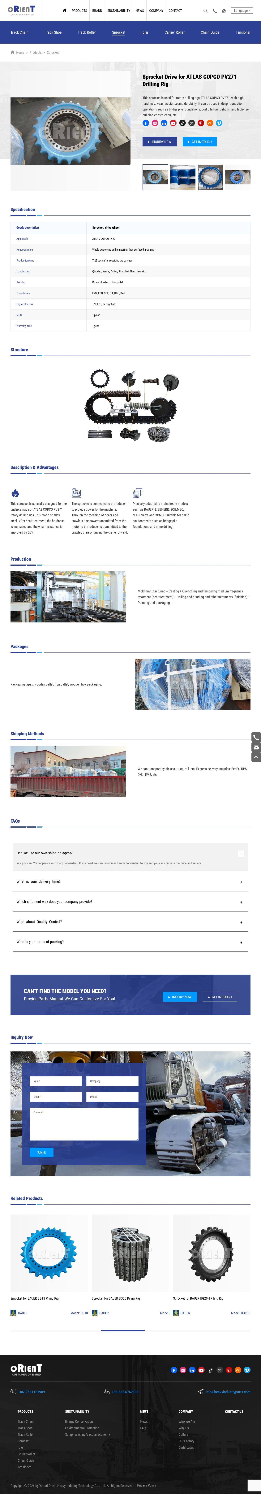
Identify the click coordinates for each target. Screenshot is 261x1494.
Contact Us (234, 1411)
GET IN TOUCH (202, 141)
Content (37, 1112)
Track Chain (19, 32)
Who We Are (187, 1421)
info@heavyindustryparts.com (227, 1391)
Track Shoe (53, 32)
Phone (93, 1096)
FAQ (143, 1428)
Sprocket (118, 32)
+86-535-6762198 (125, 1391)
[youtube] (173, 123)
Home (20, 52)
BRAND (97, 10)
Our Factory (186, 1441)
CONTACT (175, 10)
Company (95, 1081)
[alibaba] (210, 123)
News (144, 1421)
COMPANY (156, 10)
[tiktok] (182, 123)
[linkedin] (164, 123)
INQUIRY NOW (161, 141)
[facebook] (146, 123)
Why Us (184, 1428)
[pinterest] (201, 123)
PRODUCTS (79, 10)
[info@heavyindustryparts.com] (256, 747)
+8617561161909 (31, 1391)
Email (36, 1096)
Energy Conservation (79, 1421)
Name (36, 1081)
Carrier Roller (175, 32)
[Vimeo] (219, 123)
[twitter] (191, 123)
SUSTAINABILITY (118, 10)
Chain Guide (210, 32)
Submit (41, 1152)
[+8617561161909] (256, 737)
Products (36, 52)
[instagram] (155, 123)
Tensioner (243, 32)
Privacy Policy (146, 1485)
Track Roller (87, 32)
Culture (183, 1434)
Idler (145, 32)
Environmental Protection (82, 1428)
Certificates (186, 1447)
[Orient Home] (21, 10)
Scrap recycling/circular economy (87, 1434)
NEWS (140, 10)
